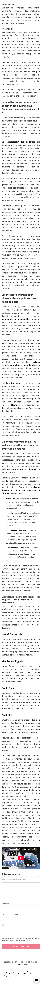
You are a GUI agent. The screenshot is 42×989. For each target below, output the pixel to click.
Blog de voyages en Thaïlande (15, 972)
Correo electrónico (11, 914)
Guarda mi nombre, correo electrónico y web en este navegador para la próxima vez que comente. (21, 939)
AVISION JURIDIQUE (21, 964)
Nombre (5, 903)
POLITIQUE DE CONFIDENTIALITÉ (24, 962)
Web (3, 925)
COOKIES (7, 962)
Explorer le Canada (16, 974)
